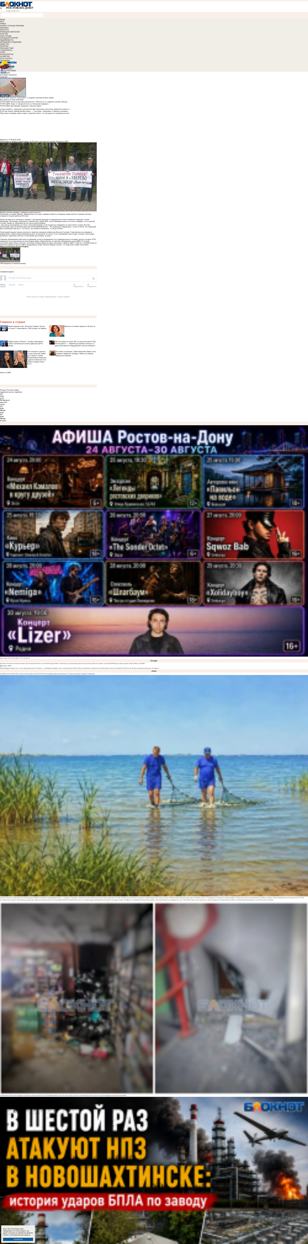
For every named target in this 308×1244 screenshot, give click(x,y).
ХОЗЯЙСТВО (5, 56)
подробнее (18, 392)
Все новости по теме (7, 100)
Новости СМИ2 (5, 372)
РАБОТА (13, 62)
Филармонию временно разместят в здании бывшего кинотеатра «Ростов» (146, 897)
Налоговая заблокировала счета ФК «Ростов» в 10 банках (256, 900)
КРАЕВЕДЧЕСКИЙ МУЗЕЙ (10, 32)
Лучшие (12, 284)
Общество (3, 140)
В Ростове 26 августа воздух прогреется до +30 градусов (142, 668)
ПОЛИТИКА (4, 46)
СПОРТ (2, 52)
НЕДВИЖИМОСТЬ (7, 40)
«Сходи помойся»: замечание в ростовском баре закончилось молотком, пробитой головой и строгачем (79, 663)
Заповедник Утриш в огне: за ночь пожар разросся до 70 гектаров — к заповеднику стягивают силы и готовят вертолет (38, 668)
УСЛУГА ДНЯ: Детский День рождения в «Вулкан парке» (21, 106)
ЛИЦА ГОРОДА (5, 36)
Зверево (7, 263)
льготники (13, 263)
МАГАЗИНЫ (11, 71)
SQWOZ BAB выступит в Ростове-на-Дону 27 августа (63, 1095)
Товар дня (3, 77)
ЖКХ (2, 263)
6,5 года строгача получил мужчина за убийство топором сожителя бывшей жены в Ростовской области (268, 897)
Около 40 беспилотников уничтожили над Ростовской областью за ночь (24, 663)
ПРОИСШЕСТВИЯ (6, 48)
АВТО (2, 22)
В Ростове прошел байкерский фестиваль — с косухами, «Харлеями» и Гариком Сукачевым (63, 897)
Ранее (21, 284)
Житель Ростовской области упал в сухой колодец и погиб (20, 673)
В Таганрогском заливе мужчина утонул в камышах (18, 897)
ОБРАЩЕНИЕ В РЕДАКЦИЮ (10, 42)
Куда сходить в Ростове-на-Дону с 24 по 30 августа (15, 658)
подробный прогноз (7, 392)
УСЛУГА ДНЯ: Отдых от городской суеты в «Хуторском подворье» (24, 104)
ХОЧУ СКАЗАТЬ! (6, 58)
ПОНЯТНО (18, 1239)
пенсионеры (21, 263)
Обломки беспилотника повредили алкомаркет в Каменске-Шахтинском (24, 1095)
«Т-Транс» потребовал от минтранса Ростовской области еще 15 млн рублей (99, 668)
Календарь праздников (8, 75)
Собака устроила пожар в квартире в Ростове (107, 897)
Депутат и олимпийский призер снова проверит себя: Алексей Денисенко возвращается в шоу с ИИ (156, 900)
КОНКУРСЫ (4, 30)
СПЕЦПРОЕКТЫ (6, 50)
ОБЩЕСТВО (4, 44)
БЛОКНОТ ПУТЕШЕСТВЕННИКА (12, 26)
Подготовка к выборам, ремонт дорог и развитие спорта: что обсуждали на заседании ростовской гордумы (203, 897)
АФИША (3, 24)
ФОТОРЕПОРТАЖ (6, 54)
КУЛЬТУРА (4, 34)
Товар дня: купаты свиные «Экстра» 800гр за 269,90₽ (128, 663)
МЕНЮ (2, 20)
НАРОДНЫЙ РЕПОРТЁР (9, 38)
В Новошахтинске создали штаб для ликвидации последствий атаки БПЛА (104, 1095)
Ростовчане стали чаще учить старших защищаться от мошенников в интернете (212, 900)
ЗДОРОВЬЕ (4, 28)
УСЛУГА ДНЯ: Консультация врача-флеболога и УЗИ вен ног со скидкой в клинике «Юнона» (34, 102)
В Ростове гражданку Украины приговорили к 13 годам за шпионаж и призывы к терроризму (68, 673)
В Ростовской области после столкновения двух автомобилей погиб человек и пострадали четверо (94, 900)
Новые (2, 284)
